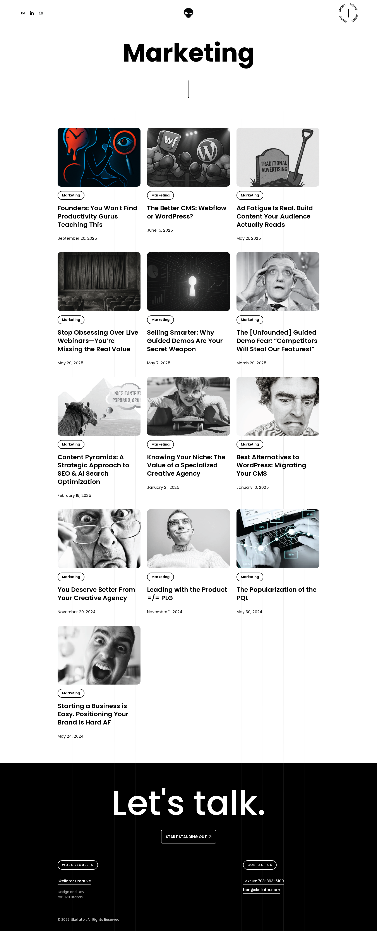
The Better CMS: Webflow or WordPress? (186, 212)
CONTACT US (259, 865)
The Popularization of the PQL (276, 594)
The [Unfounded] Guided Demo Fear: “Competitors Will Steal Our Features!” (276, 341)
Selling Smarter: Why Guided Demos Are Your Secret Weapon (185, 341)
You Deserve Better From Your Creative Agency (96, 594)
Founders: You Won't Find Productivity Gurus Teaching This (97, 216)
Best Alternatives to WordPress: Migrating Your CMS (271, 465)
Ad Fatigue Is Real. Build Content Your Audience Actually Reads (274, 216)
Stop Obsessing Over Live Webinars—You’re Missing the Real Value (98, 341)
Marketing (71, 195)
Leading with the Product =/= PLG (187, 594)
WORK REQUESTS (78, 865)
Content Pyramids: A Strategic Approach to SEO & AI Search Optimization (93, 469)
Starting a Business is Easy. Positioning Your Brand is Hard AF (93, 714)
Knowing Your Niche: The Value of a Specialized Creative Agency (186, 465)
